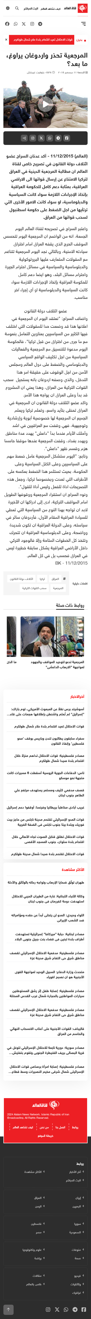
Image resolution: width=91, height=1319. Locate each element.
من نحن (44, 1126)
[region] (45, 104)
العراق (55, 578)
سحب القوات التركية (34, 587)
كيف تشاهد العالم (50, 8)
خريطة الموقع (45, 1135)
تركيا (42, 578)
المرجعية (58, 587)
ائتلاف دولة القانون (21, 578)
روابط (75, 1126)
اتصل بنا (60, 1126)
